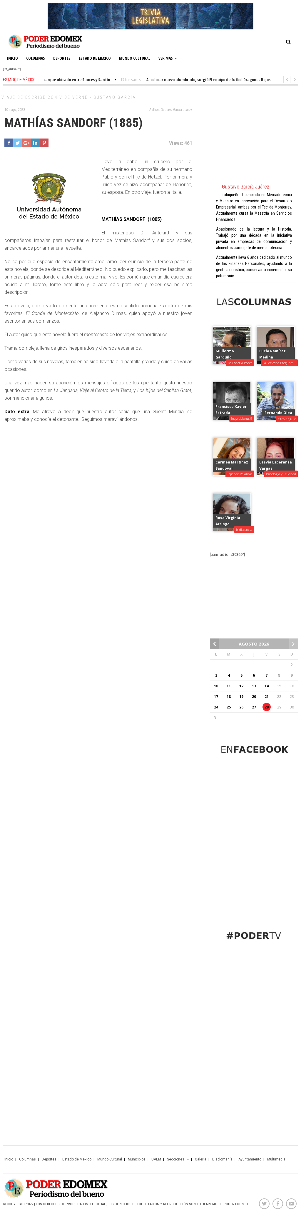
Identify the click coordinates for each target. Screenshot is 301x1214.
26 (241, 707)
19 (241, 696)
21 (267, 696)
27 (254, 707)
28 (267, 707)
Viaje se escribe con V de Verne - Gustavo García (68, 97)
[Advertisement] (254, 132)
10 (216, 685)
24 (216, 707)
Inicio (12, 58)
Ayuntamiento (249, 1159)
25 (229, 707)
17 (216, 696)
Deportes (62, 58)
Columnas (35, 58)
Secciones (175, 1159)
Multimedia (276, 1159)
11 (229, 685)
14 (267, 685)
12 (241, 685)
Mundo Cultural (134, 58)
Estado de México (95, 58)
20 (254, 696)
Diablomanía (222, 1159)
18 (229, 696)
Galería (200, 1159)
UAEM (156, 1159)
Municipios (137, 1159)
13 (254, 685)
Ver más (165, 58)
